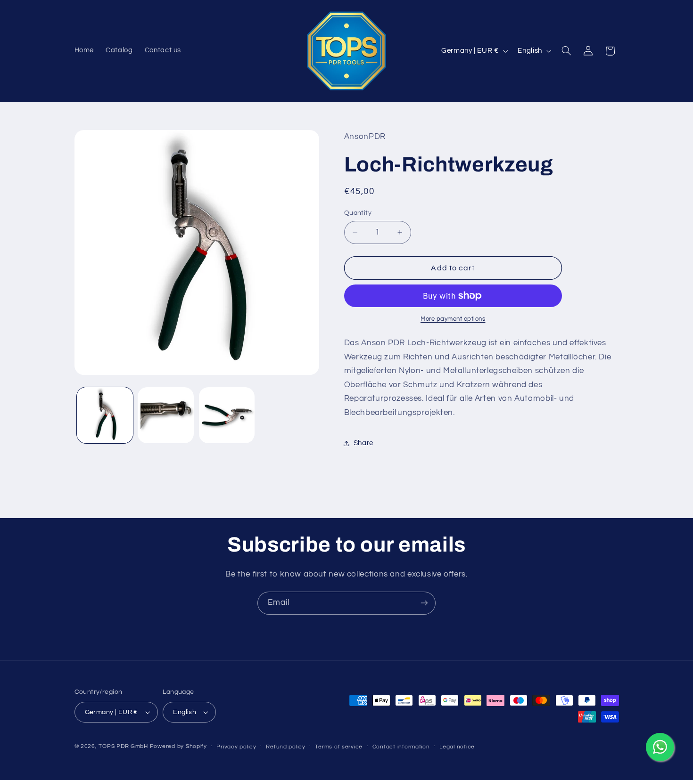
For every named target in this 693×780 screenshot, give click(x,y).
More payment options (453, 319)
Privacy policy (236, 746)
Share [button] (363, 443)
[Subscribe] (424, 603)
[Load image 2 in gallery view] (166, 415)
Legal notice (457, 746)
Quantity (357, 213)
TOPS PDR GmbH (123, 746)
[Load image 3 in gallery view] (227, 415)
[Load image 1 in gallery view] (105, 415)
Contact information (401, 746)
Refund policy (285, 746)
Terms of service (339, 746)
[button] (566, 51)
